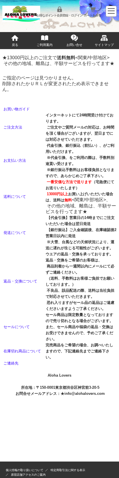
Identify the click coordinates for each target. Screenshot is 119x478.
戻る (15, 45)
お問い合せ (74, 45)
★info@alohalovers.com (83, 393)
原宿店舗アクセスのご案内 (28, 474)
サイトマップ (104, 45)
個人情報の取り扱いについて (24, 470)
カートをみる (92, 15)
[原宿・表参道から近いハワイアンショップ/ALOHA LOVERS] (21, 20)
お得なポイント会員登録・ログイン (59, 15)
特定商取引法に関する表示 (68, 470)
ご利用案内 (45, 45)
